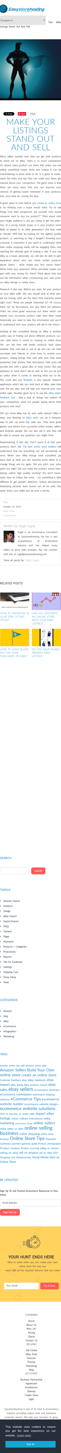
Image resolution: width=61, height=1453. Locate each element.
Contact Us (31, 1341)
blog (5, 1016)
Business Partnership (31, 1380)
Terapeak (27, 380)
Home (31, 1321)
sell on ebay (45, 1153)
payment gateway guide (24, 1144)
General (7, 931)
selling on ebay (9, 1152)
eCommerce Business (47, 1090)
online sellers (44, 1123)
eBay (5, 502)
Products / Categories (15, 947)
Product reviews (10, 1148)
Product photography (49, 1144)
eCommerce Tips (26, 1099)
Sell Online (31, 1350)
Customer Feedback (10, 1080)
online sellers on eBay (11, 1129)
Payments (8, 942)
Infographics (9, 1031)
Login (31, 1399)
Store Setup (9, 977)
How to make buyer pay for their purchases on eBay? (14, 653)
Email (32, 114)
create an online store (49, 203)
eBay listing (17, 1085)
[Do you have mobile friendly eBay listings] (46, 637)
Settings (7, 967)
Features (31, 1358)
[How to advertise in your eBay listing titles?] (14, 601)
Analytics (8, 906)
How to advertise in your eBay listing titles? (14, 616)
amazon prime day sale (12, 1066)
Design (7, 911)
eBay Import (10, 916)
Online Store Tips (27, 1138)
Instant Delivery (19, 1119)
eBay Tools (31, 1354)
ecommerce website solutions (27, 1109)
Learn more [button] (24, 1435)
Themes (31, 1362)
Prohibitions (31, 1387)
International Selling (39, 1119)
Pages (6, 937)
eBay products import (35, 1085)
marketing (7, 1123)
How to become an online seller (17, 1114)
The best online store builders (39, 447)
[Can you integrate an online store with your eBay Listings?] (46, 601)
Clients (31, 1337)
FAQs (6, 926)
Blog (31, 1370)
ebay (24, 1080)
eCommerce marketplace (16, 1094)
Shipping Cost (10, 972)
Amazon (7, 1011)
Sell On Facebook (12, 962)
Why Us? (31, 1329)
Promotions (9, 952)
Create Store (31, 1395)
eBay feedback (37, 1080)
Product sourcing (30, 1148)
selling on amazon (49, 1148)
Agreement (31, 1384)
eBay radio (32, 418)
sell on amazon (28, 1152)
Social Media (40, 1157)
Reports (7, 957)
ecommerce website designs (41, 1104)
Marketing (8, 1036)
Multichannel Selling (23, 1124)
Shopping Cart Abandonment (15, 1157)
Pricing (31, 1333)
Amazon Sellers (13, 1070)
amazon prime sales (36, 1066)
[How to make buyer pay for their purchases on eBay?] (14, 637)
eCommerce (9, 1026)
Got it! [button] (30, 1444)
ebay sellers (20, 1089)
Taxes (6, 982)
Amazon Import (11, 901)
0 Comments (9, 516)
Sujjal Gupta (9, 511)
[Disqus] (30, 711)
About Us (31, 1325)
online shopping (29, 1134)
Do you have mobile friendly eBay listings (46, 653)
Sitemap (31, 1391)
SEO (55, 1152)
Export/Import (10, 921)
